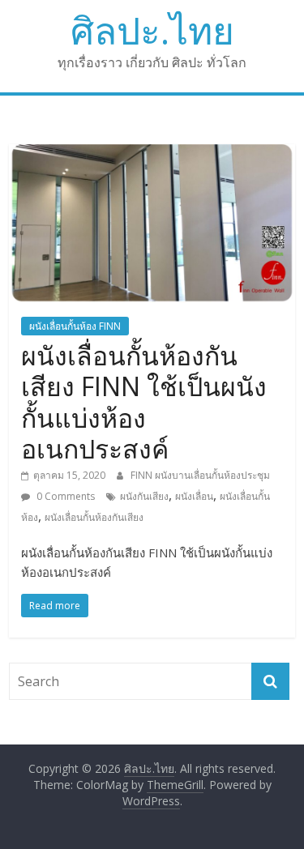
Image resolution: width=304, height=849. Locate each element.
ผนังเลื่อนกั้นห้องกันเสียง (94, 517)
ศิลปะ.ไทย (152, 30)
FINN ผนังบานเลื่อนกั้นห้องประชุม (200, 475)
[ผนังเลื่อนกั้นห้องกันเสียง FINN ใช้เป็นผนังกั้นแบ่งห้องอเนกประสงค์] (152, 154)
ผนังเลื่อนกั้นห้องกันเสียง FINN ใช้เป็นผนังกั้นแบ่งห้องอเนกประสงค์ (144, 402)
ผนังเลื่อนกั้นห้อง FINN (75, 326)
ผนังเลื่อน (194, 496)
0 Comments (64, 496)
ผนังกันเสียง (144, 496)
